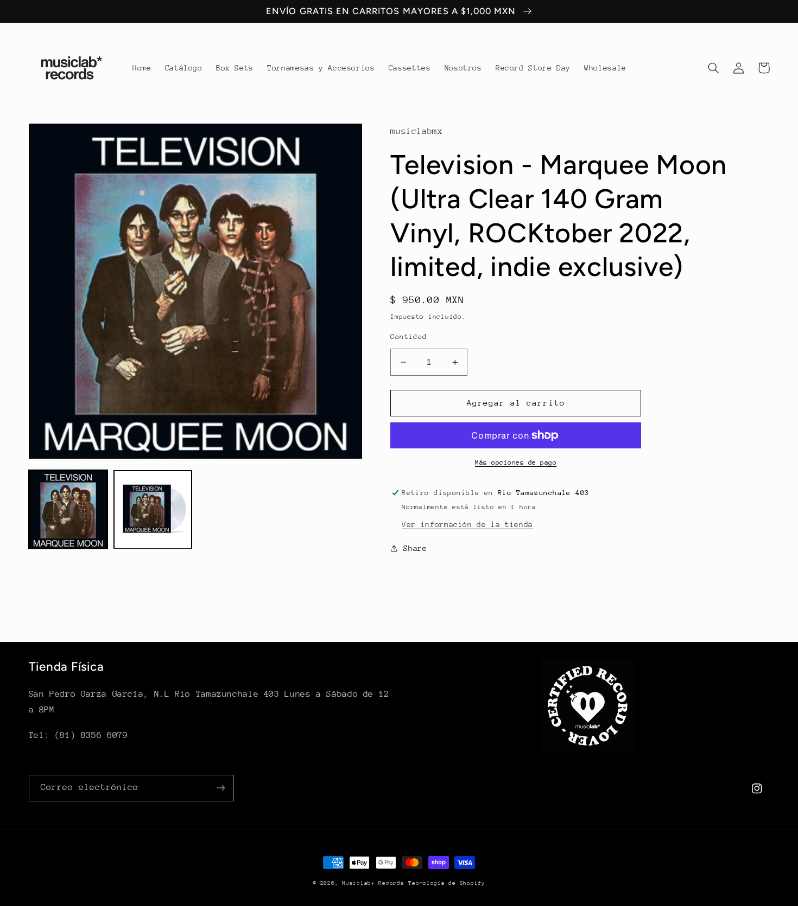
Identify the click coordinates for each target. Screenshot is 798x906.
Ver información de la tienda (467, 524)
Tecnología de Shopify (446, 883)
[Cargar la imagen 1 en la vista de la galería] (68, 509)
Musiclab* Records (373, 883)
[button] (713, 67)
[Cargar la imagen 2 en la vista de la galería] (153, 509)
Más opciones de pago (516, 462)
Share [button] (415, 548)
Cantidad (408, 336)
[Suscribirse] (220, 788)
